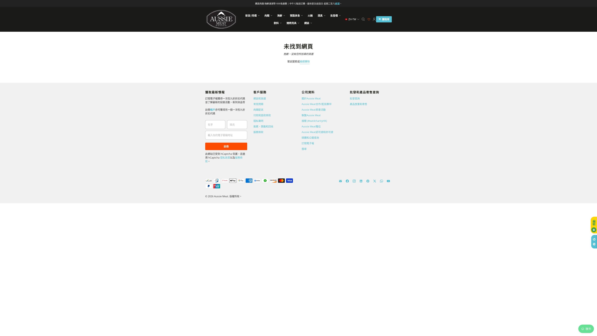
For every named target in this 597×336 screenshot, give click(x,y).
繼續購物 (305, 61)
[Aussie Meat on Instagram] (354, 181)
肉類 (266, 15)
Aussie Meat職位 (311, 126)
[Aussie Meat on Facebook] (347, 181)
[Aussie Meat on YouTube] (388, 181)
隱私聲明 (258, 121)
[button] (352, 19)
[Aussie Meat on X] (374, 181)
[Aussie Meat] (221, 19)
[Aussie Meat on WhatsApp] (381, 181)
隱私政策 (225, 157)
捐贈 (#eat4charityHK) (314, 121)
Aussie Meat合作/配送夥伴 (317, 104)
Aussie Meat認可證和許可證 (317, 132)
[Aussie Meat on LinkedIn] (361, 181)
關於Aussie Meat (311, 98)
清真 (320, 15)
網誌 (306, 23)
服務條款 (258, 132)
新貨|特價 (251, 15)
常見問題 (258, 104)
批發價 (334, 15)
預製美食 (295, 15)
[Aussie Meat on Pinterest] (367, 181)
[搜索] (363, 19)
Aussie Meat (221, 196)
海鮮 (279, 15)
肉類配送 (258, 109)
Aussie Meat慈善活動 (314, 109)
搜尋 (304, 149)
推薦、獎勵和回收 (263, 126)
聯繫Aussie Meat (311, 115)
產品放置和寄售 (358, 104)
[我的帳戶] (374, 19)
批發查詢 (355, 98)
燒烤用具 (291, 23)
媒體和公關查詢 (310, 137)
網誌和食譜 (259, 98)
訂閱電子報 (308, 143)
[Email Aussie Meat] (340, 181)
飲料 (276, 23)
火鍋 (310, 15)
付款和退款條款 (262, 115)
